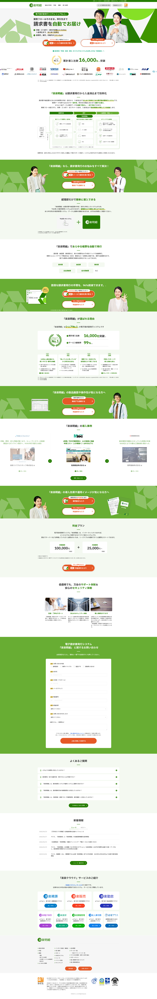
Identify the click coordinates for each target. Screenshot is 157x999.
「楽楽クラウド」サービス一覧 (78, 953)
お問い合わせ (85, 968)
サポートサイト (75, 957)
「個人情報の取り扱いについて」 (77, 733)
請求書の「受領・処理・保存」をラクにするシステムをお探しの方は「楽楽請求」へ (79, 51)
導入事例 (65, 5)
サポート (95, 1)
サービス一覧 (74, 951)
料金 (54, 5)
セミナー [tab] (83, 828)
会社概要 (73, 948)
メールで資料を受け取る (104, 5)
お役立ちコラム (114, 1)
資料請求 (71, 968)
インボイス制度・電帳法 (62, 948)
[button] (50, 461)
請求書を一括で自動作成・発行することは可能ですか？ (59, 777)
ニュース (58, 958)
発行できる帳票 (43, 957)
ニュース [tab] (73, 828)
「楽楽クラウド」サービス (73, 885)
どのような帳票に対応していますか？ (54, 770)
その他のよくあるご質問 (78, 805)
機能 (59, 5)
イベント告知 (59, 960)
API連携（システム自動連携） (46, 959)
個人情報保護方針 (75, 962)
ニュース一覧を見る (78, 863)
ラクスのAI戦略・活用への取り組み (80, 955)
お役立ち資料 (107, 1)
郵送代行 (42, 961)
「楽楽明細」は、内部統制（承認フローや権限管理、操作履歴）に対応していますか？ (68, 797)
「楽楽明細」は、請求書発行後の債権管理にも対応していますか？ (62, 790)
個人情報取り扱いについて (77, 960)
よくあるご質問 (122, 1)
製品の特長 (48, 5)
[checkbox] (78, 667)
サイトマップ (59, 963)
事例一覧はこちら (78, 478)
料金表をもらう (117, 5)
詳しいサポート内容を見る (110, 373)
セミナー (100, 1)
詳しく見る (23, 471)
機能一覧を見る (45, 373)
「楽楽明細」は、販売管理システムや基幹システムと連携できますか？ (63, 784)
